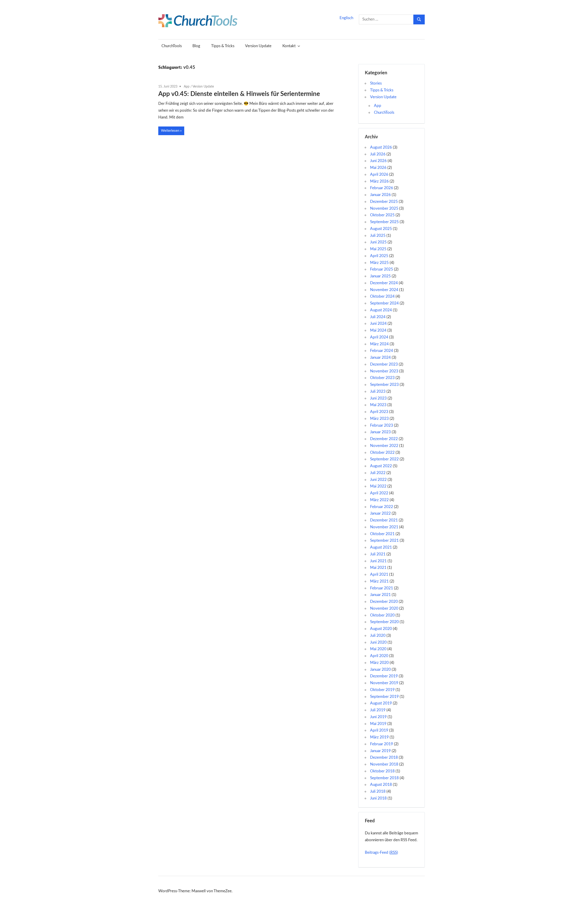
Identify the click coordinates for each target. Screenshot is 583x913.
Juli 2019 (378, 710)
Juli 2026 (378, 154)
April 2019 (379, 730)
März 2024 (379, 344)
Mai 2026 (378, 168)
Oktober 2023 (382, 378)
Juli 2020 (378, 635)
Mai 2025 (378, 249)
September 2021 (384, 540)
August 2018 (381, 785)
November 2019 (384, 683)
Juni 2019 (378, 717)
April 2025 (379, 256)
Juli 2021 (378, 554)
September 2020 (384, 622)
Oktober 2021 (382, 534)
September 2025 (384, 222)
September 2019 (384, 697)
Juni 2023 (378, 398)
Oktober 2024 (382, 296)
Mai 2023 (378, 405)
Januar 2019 (380, 751)
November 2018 (384, 764)
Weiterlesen (170, 130)
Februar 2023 (381, 425)
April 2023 (379, 412)
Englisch (346, 18)
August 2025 (381, 229)
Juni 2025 (378, 242)
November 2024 (384, 290)
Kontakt (289, 46)
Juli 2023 (378, 391)
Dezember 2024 (384, 283)
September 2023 (384, 385)
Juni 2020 (378, 642)
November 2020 (384, 608)
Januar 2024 (380, 357)
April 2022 (379, 493)
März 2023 (379, 418)
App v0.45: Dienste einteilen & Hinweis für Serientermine (239, 94)
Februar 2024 (381, 351)
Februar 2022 (381, 507)
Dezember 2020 (384, 602)
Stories (376, 83)
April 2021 (379, 574)
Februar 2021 (381, 588)
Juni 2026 (378, 161)
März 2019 (379, 737)
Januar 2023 (380, 432)
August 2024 (381, 310)
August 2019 (381, 703)
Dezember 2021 (384, 520)
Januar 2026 (380, 195)
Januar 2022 (380, 513)
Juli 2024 (378, 317)
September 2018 (384, 778)
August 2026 (381, 147)
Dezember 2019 (384, 676)
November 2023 (384, 371)
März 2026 (379, 181)
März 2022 (379, 500)
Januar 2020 (380, 669)
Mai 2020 (378, 649)
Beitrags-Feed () (381, 852)
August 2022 (381, 466)
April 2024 (379, 337)
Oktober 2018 (382, 771)
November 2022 (384, 446)
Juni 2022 (378, 480)
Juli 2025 (378, 235)
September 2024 (384, 303)
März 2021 (379, 581)
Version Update (258, 46)
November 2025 (384, 208)
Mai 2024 (378, 330)
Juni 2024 (378, 323)
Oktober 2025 (382, 215)
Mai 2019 (378, 724)
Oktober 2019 (382, 690)
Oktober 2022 (382, 452)
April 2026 (379, 174)
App (186, 86)
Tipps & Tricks (222, 46)
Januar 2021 (380, 595)
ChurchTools (171, 46)
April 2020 (379, 656)
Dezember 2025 (384, 202)
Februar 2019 (381, 744)
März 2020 (379, 663)
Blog (196, 46)
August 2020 (381, 629)
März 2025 (379, 263)
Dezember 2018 (384, 757)
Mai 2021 (378, 568)
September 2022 (384, 459)
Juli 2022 (378, 473)
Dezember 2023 (384, 364)
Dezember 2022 (384, 439)
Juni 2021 (378, 561)
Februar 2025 (381, 269)
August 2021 (381, 547)
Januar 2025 (380, 276)
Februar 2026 (381, 188)
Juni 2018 (378, 798)
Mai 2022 (378, 486)
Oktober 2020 (382, 615)
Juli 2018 (378, 791)
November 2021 (384, 527)
